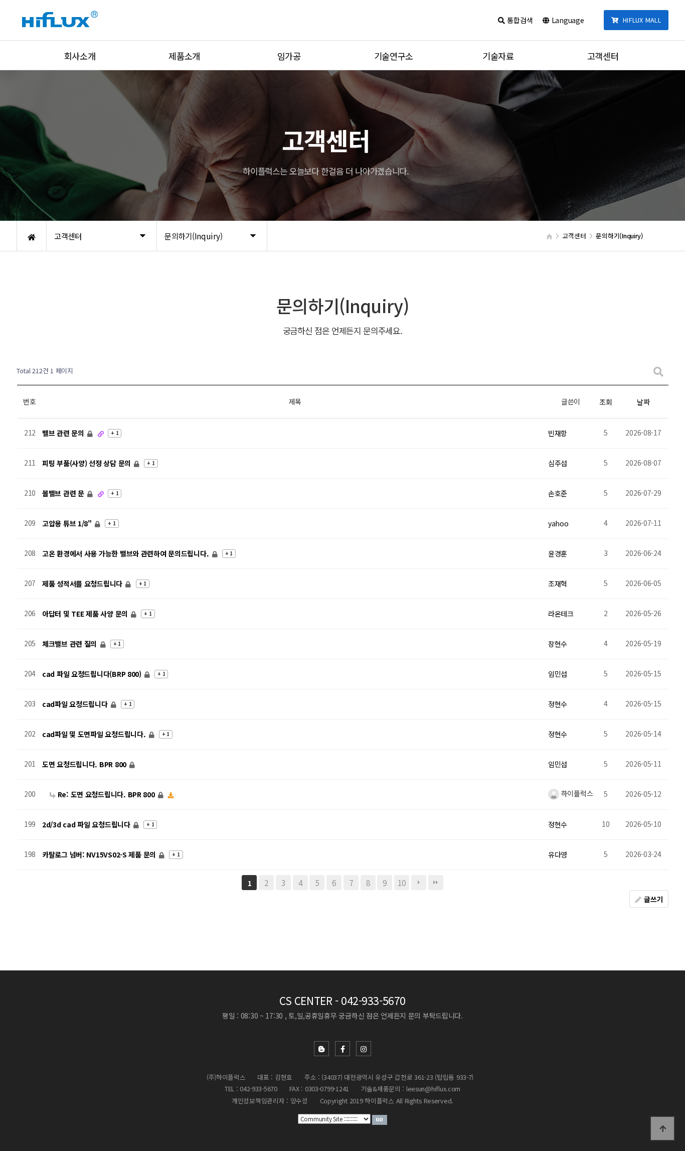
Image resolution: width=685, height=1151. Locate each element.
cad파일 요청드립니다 (75, 704)
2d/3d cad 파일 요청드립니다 (87, 824)
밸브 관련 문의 (64, 433)
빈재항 (557, 433)
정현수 (557, 704)
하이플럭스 (576, 793)
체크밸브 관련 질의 (70, 644)
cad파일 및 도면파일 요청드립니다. (94, 734)
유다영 (557, 854)
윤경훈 (557, 553)
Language (567, 20)
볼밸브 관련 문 (64, 493)
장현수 (557, 644)
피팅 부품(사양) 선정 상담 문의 (87, 463)
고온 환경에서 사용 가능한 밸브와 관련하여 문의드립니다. (126, 553)
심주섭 (557, 463)
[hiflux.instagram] (363, 1048)
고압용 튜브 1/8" (68, 523)
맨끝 (435, 882)
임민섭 (557, 674)
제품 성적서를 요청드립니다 (83, 584)
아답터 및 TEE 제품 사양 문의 (86, 614)
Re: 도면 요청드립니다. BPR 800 (106, 794)
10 (401, 882)
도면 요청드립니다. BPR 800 (85, 764)
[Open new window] (379, 1119)
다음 (418, 882)
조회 (605, 402)
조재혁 (557, 584)
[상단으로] (662, 1128)
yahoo (558, 523)
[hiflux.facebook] (342, 1048)
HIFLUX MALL (640, 20)
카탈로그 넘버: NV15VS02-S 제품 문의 (100, 854)
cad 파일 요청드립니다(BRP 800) (92, 674)
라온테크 (561, 614)
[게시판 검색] (658, 371)
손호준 (557, 493)
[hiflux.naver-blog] (321, 1048)
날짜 (643, 402)
